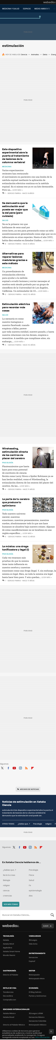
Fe (30, 885)
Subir (45, 926)
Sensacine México (36, 1017)
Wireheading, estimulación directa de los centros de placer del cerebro (15, 453)
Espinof (32, 961)
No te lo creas (9, 875)
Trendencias (8, 992)
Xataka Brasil (8, 1017)
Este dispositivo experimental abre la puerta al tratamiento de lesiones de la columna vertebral (15, 155)
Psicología (7, 462)
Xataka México (9, 1013)
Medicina (6, 166)
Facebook (8, 767)
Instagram (20, 767)
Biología (6, 880)
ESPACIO (27, 8)
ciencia (6, 890)
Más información (42, 1037)
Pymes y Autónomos (37, 995)
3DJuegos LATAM (36, 1013)
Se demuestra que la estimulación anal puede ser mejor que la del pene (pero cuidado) (15, 209)
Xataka (6, 940)
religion (48, 823)
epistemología (35, 890)
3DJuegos (33, 940)
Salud (5, 220)
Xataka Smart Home (11, 951)
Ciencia (24, 54)
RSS (26, 767)
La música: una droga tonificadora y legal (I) (15, 547)
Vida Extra (33, 943)
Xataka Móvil (8, 943)
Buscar (52, 915)
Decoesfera (8, 995)
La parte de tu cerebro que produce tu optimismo (15, 502)
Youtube (14, 767)
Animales (35, 54)
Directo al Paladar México (14, 1024)
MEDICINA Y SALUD (10, 8)
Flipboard (32, 767)
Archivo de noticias (29, 789)
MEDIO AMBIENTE (42, 8)
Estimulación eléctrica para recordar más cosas (16, 307)
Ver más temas (11, 904)
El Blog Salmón (35, 992)
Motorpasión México (37, 1024)
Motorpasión (34, 974)
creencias (7, 895)
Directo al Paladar (10, 974)
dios (31, 895)
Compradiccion (9, 999)
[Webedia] (49, 2)
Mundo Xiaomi (9, 955)
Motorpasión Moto (37, 978)
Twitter (2, 767)
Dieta (45, 54)
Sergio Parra (14, 193)
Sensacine (33, 957)
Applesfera (7, 947)
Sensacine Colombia (37, 1021)
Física (31, 875)
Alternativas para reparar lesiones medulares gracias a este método (14, 258)
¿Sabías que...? (24, 823)
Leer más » (17, 190)
